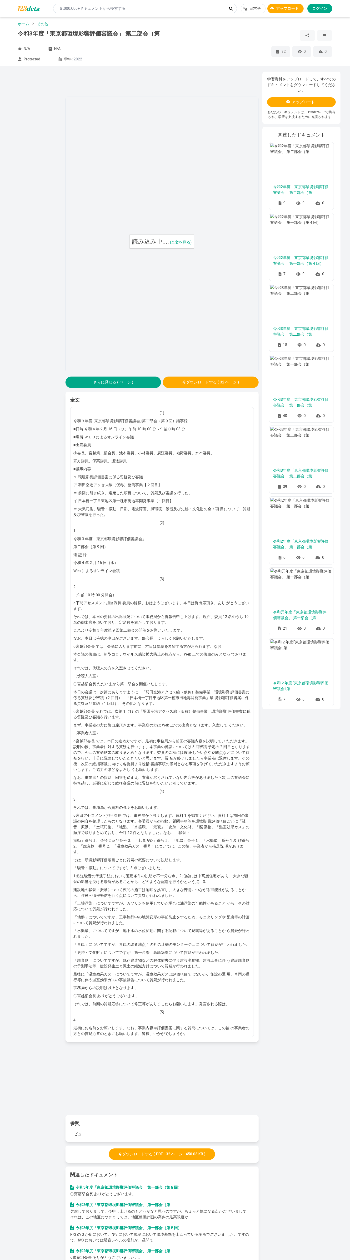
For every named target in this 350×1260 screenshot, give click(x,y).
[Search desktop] (231, 8)
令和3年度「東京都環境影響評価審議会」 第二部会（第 (301, 331)
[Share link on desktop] (307, 35)
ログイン (319, 8)
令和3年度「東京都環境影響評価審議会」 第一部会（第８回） (129, 1187)
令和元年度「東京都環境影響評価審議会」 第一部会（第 (299, 615)
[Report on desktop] (324, 35)
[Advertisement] (35, 143)
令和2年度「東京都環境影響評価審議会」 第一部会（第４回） (301, 260)
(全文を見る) (181, 242)
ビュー (79, 1134)
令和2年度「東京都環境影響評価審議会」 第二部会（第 (301, 190)
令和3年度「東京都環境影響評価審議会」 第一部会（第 (123, 1204)
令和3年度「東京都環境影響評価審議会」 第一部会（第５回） (129, 1228)
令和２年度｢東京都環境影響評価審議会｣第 (300, 686)
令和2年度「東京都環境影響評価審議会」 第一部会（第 (123, 1251)
